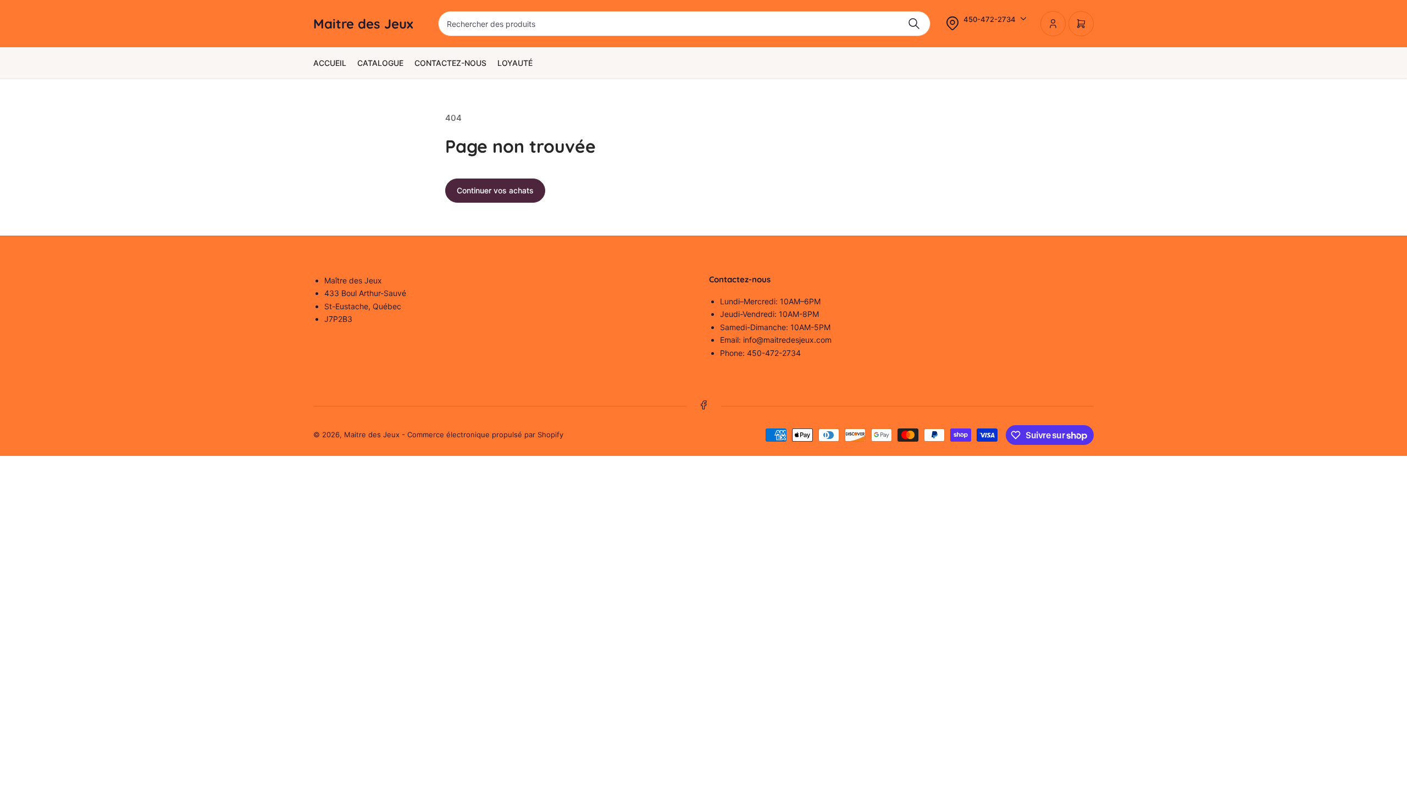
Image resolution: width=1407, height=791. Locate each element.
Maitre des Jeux (372, 434)
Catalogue (380, 63)
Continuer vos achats (495, 190)
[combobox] (684, 23)
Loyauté (515, 63)
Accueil (329, 63)
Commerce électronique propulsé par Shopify (485, 434)
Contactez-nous (450, 63)
